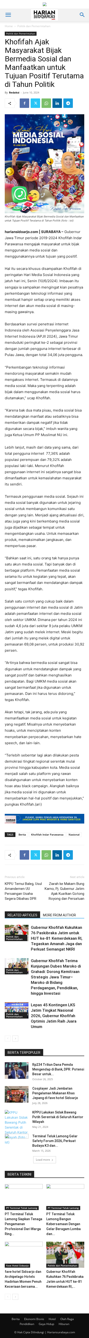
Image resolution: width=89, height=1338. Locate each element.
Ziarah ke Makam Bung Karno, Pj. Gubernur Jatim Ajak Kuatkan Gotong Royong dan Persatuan (64, 891)
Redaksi (14, 92)
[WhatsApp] (46, 103)
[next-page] (15, 1038)
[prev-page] (8, 1038)
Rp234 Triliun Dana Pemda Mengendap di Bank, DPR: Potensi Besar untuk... (58, 1069)
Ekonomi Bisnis (34, 1319)
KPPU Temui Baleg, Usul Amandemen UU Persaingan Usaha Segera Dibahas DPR (23, 891)
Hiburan (64, 1324)
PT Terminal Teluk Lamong (21, 1208)
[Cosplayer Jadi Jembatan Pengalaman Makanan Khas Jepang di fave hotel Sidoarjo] (16, 1094)
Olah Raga (67, 1319)
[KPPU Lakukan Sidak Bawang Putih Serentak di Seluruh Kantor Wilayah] (16, 1127)
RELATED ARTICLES (22, 915)
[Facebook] (24, 103)
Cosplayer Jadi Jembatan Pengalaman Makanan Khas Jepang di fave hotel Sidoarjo (55, 1093)
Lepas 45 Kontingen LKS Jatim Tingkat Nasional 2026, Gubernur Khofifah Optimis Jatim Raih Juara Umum (53, 1015)
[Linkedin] (57, 103)
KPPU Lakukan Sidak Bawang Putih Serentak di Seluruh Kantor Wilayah (57, 1117)
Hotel (52, 1319)
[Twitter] (35, 103)
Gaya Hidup (46, 1324)
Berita (22, 834)
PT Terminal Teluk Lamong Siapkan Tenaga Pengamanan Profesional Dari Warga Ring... (23, 1224)
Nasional (74, 834)
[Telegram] (68, 103)
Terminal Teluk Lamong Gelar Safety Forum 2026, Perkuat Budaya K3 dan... (55, 1140)
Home (9, 26)
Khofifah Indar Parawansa (47, 834)
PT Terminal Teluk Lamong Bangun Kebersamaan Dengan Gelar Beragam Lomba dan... (63, 1224)
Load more (43, 1160)
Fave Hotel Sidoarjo (17, 1265)
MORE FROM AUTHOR (59, 915)
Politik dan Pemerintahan (33, 26)
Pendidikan (27, 1324)
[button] (8, 14)
